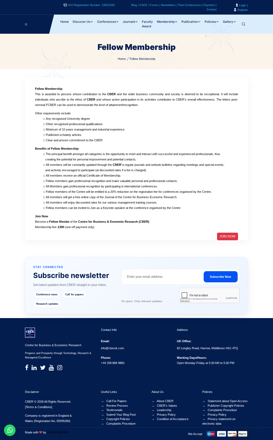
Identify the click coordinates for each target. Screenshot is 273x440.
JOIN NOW (227, 236)
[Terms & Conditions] (38, 407)
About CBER (162, 401)
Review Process (114, 405)
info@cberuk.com (112, 348)
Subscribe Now (220, 276)
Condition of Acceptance (169, 419)
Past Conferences (189, 5)
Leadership (161, 410)
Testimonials (112, 410)
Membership (166, 22)
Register (242, 9)
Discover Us (81, 22)
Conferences (106, 22)
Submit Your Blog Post (118, 414)
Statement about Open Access (225, 401)
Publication (189, 22)
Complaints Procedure (118, 423)
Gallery (228, 22)
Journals (129, 22)
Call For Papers (114, 401)
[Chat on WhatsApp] (10, 430)
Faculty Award (147, 24)
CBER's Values (164, 405)
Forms (154, 5)
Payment (209, 5)
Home (64, 22)
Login (242, 5)
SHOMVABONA (58, 432)
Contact (211, 9)
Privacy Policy (163, 414)
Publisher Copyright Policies (223, 405)
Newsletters (168, 5)
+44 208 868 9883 (112, 363)
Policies (210, 22)
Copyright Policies (115, 419)
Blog (134, 5)
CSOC (143, 5)
